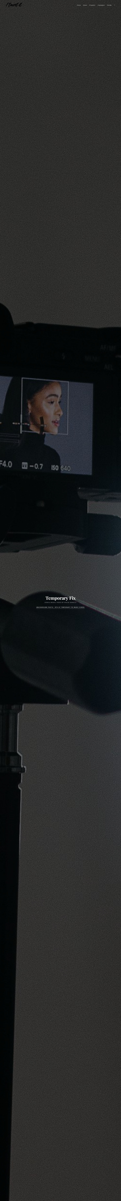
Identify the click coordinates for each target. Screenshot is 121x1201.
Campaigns (101, 5)
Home (79, 5)
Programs (92, 5)
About (85, 5)
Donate (109, 5)
